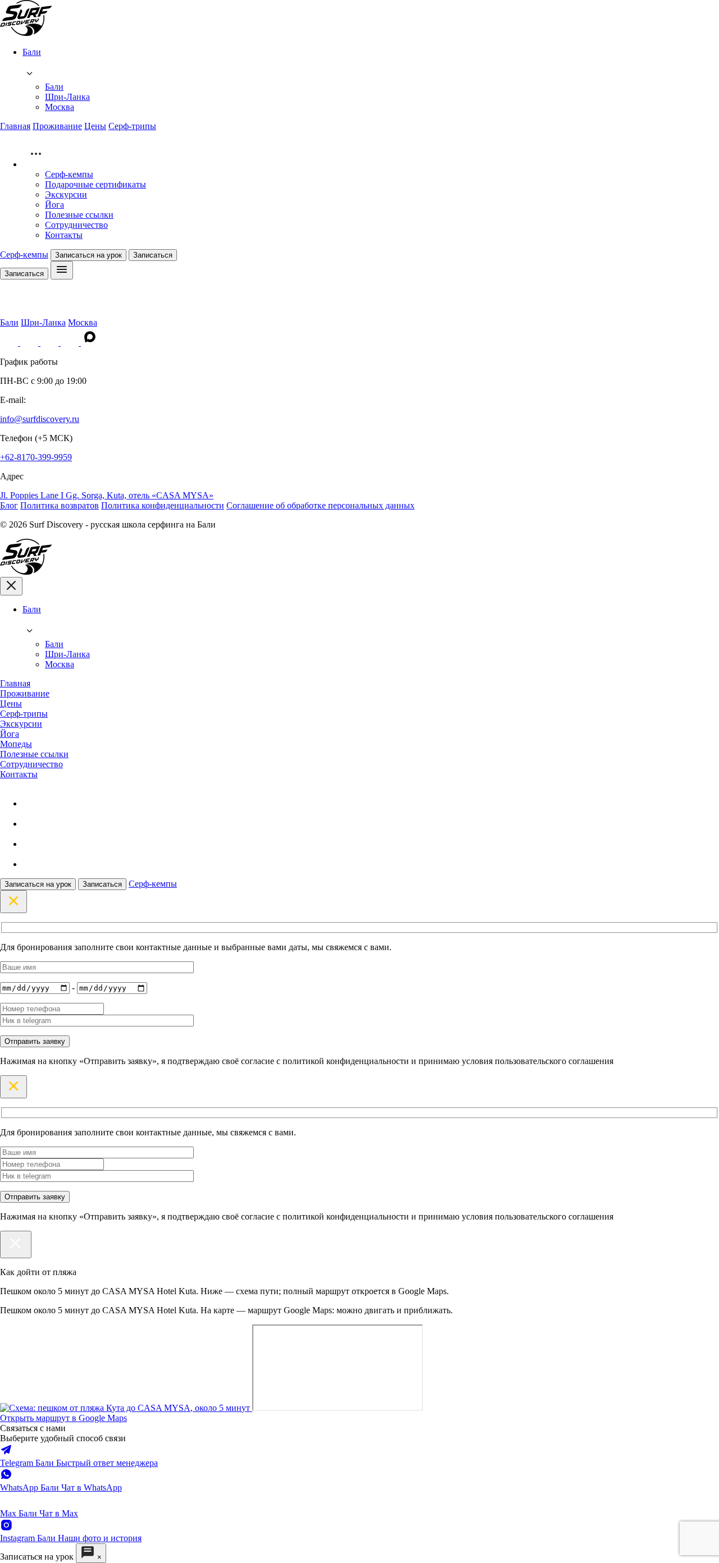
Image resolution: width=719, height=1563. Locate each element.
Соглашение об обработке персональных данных (320, 505)
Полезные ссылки (79, 214)
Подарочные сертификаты (95, 184)
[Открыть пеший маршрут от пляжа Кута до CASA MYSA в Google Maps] (126, 1408)
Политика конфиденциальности (162, 505)
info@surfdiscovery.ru (39, 419)
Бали (54, 86)
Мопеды (16, 744)
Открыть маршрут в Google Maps (63, 1418)
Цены (95, 126)
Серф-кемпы (69, 174)
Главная (15, 126)
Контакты (64, 235)
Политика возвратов (59, 505)
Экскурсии (66, 194)
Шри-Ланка (67, 97)
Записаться (152, 255)
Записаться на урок (88, 255)
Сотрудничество (76, 225)
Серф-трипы (132, 126)
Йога (54, 204)
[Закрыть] (15, 1244)
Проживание (57, 126)
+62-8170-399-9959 (36, 457)
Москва (59, 107)
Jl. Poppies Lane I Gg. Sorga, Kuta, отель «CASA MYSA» (106, 495)
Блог (9, 505)
